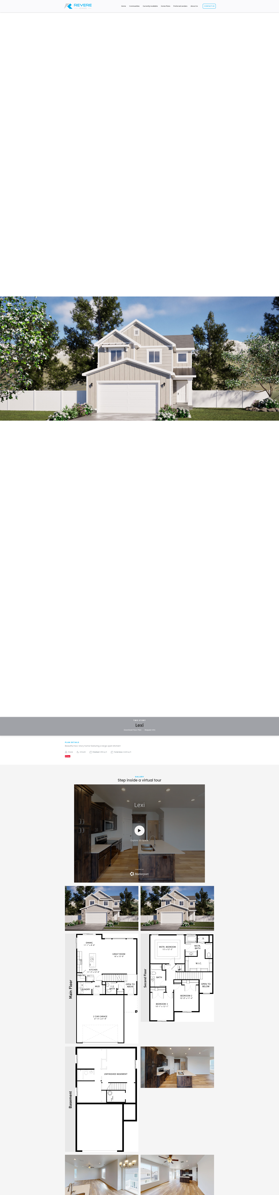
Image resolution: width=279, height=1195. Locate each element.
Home (123, 6)
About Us (194, 6)
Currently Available (150, 6)
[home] (78, 6)
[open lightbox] (101, 908)
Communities (134, 6)
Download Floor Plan (132, 730)
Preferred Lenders (180, 6)
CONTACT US (209, 6)
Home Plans (165, 6)
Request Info (150, 730)
